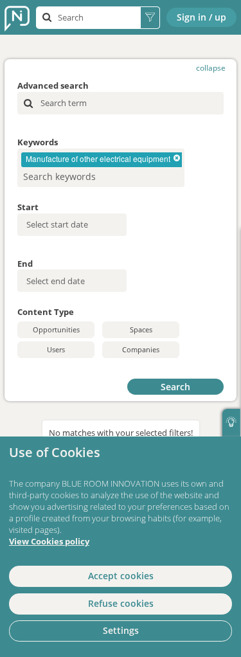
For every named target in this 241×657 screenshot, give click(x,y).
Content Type (45, 312)
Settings (121, 630)
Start (28, 207)
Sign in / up (201, 17)
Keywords (37, 142)
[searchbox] (81, 176)
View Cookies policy (49, 541)
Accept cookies (121, 576)
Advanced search (53, 85)
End (25, 263)
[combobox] (101, 168)
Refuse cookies (121, 603)
